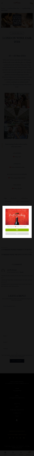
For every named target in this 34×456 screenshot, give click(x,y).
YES (17, 230)
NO (17, 233)
